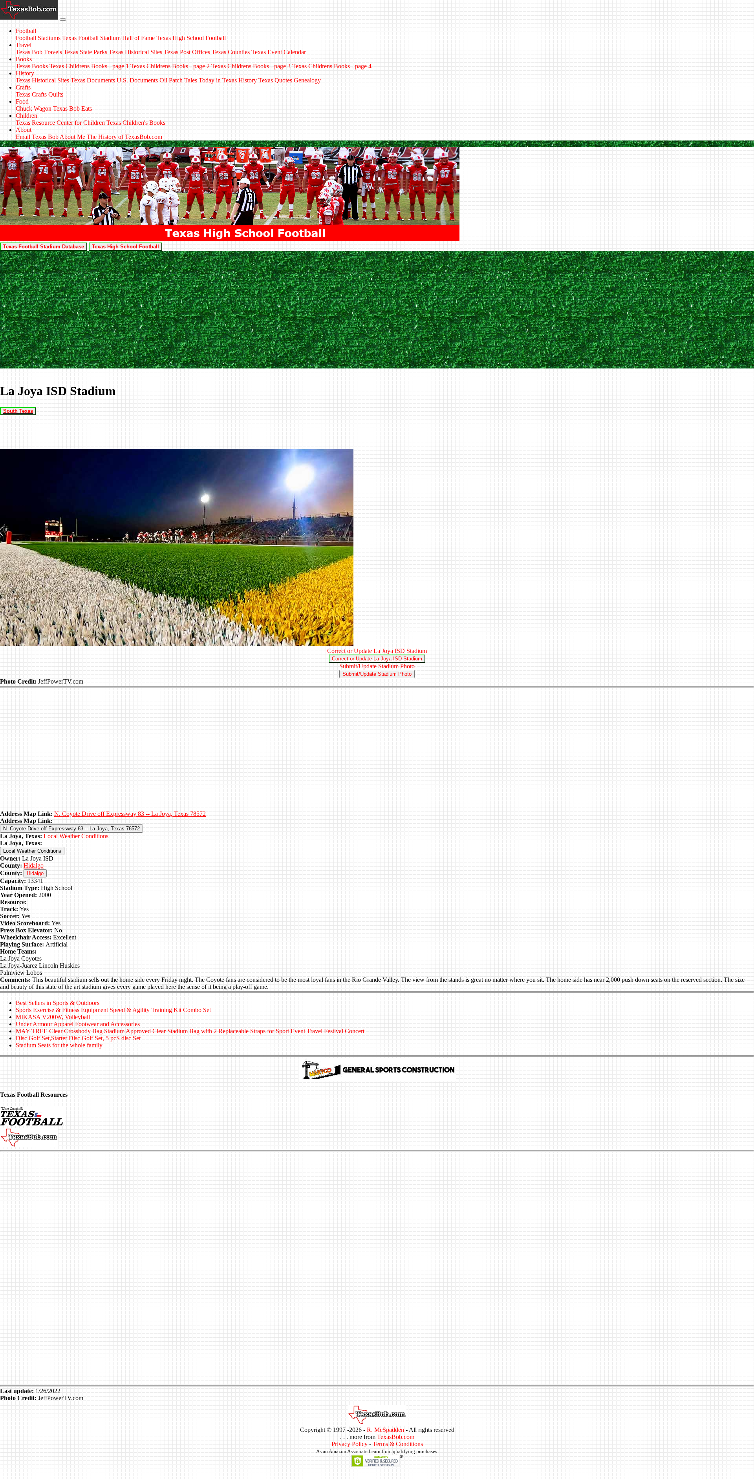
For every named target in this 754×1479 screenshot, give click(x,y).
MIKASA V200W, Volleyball (53, 1017)
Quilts (55, 94)
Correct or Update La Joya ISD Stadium (377, 650)
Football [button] (26, 30)
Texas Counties (231, 52)
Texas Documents (93, 80)
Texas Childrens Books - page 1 (89, 66)
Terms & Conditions (398, 1444)
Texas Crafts (31, 94)
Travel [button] (23, 45)
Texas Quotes (275, 80)
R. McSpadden (385, 1429)
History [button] (25, 73)
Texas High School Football (191, 38)
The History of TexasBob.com (124, 136)
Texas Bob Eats (72, 108)
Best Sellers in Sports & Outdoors (57, 1002)
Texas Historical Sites (135, 52)
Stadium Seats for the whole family (59, 1045)
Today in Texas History (228, 80)
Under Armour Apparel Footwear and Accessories (78, 1024)
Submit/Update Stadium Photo (377, 666)
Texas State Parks (85, 52)
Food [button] (22, 101)
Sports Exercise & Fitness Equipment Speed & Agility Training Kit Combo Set (113, 1010)
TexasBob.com (395, 1436)
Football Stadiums (38, 38)
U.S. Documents (137, 80)
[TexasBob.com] (377, 1422)
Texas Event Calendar (278, 52)
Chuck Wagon (33, 108)
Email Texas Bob (37, 136)
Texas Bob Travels (39, 52)
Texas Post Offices (187, 52)
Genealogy (307, 80)
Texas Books (32, 66)
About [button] (23, 129)
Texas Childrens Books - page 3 (251, 66)
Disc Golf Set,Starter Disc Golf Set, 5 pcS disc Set (78, 1038)
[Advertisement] (377, 310)
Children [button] (26, 115)
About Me (72, 136)
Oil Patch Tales (178, 80)
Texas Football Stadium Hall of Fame (108, 38)
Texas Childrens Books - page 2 (170, 66)
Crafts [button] (23, 87)
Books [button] (24, 59)
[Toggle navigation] (63, 19)
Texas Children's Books (135, 122)
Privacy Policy (349, 1444)
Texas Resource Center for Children (60, 122)
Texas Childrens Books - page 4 (332, 66)
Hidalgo (34, 865)
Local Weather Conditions (76, 836)
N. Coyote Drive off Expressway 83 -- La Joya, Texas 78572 (130, 813)
